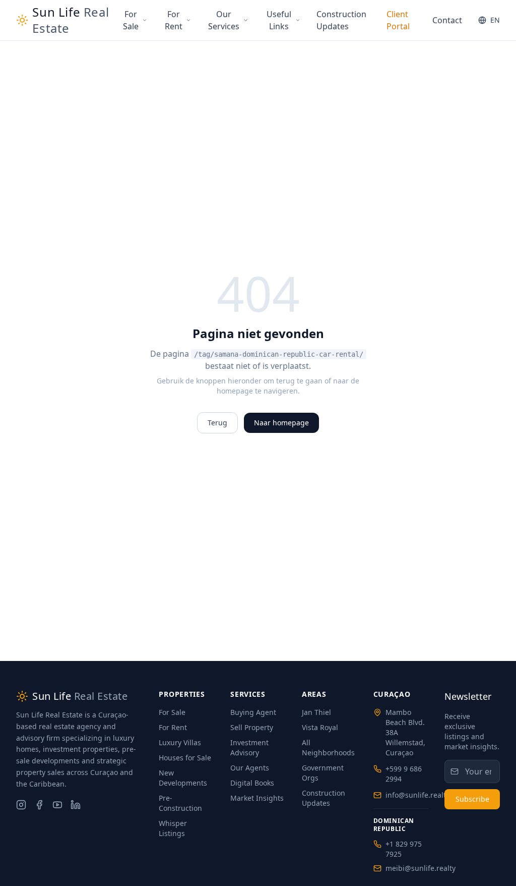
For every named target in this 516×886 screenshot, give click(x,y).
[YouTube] (57, 805)
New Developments (183, 778)
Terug (217, 422)
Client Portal (398, 20)
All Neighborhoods (328, 747)
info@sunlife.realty (417, 795)
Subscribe (472, 799)
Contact (447, 20)
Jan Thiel (316, 712)
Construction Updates (341, 20)
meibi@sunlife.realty (420, 868)
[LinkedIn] (76, 805)
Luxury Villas (180, 742)
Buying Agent (253, 712)
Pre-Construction (180, 803)
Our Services (223, 20)
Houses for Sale (185, 757)
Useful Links (279, 20)
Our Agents (249, 767)
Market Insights (257, 798)
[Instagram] (21, 805)
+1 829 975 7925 (403, 849)
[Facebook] (39, 805)
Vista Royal (320, 727)
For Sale (131, 20)
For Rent (173, 20)
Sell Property (251, 727)
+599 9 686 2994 (403, 774)
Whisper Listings (173, 828)
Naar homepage (281, 422)
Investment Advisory (249, 747)
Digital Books (252, 783)
